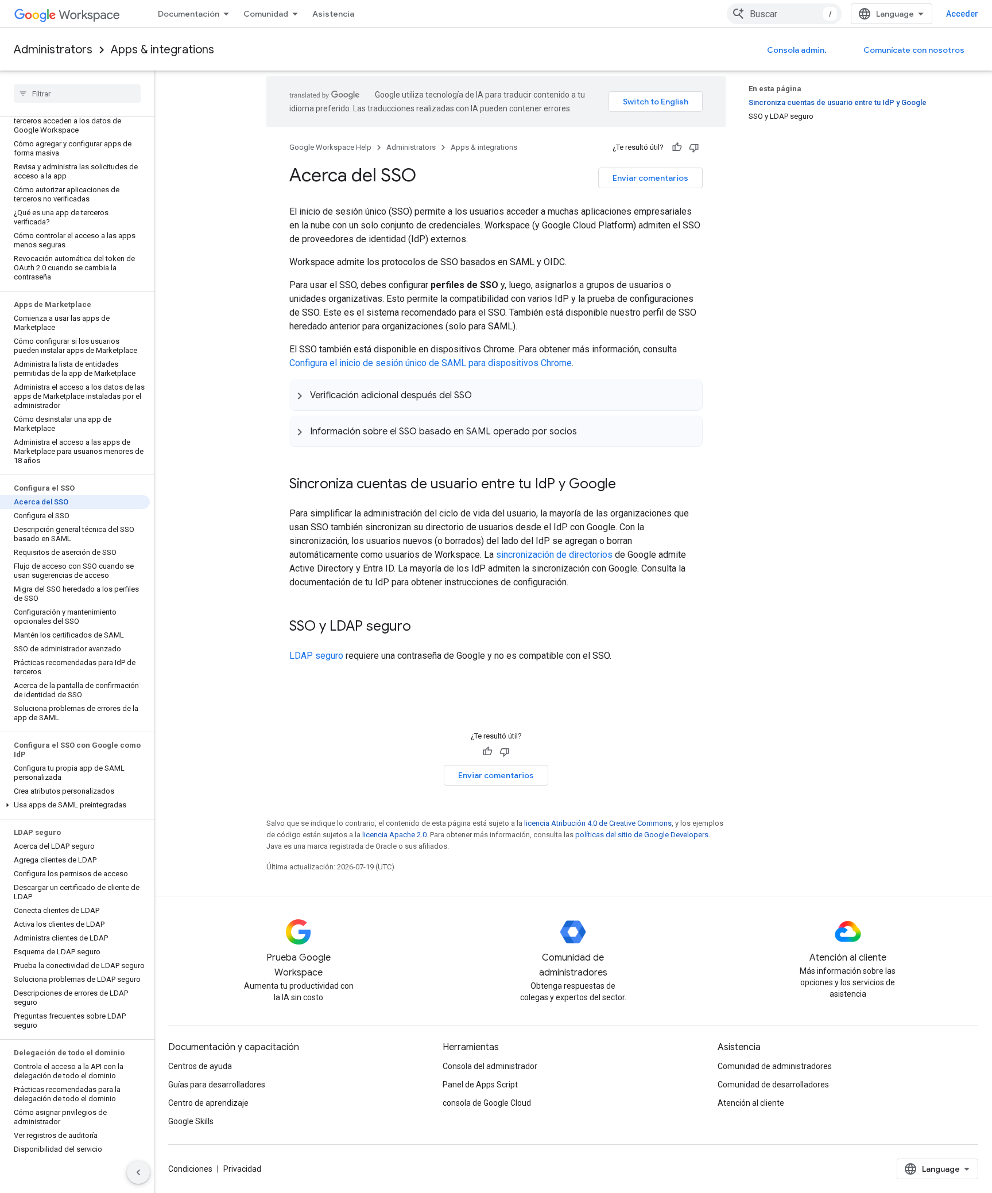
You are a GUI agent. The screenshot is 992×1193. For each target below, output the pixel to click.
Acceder (962, 13)
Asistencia (333, 14)
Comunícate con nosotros (913, 50)
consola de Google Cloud (487, 1102)
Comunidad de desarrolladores (773, 1084)
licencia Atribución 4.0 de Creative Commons (598, 823)
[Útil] (676, 147)
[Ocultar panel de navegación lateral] (138, 1172)
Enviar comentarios (650, 178)
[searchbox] (77, 93)
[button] (75, 805)
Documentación (188, 14)
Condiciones (190, 1168)
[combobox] (784, 13)
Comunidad (265, 14)
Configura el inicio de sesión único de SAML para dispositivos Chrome (430, 362)
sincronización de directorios (554, 554)
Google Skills (191, 1121)
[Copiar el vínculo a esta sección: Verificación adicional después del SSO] (483, 395)
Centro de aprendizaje (208, 1102)
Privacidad (242, 1168)
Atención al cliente (751, 1102)
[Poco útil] (694, 147)
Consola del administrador (490, 1066)
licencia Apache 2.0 (394, 834)
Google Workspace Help (330, 147)
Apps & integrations (162, 49)
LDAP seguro (316, 655)
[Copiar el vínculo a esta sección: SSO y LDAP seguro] (422, 627)
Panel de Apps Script (480, 1084)
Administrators (53, 49)
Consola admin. (797, 50)
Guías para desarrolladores (216, 1084)
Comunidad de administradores (775, 1066)
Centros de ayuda (200, 1066)
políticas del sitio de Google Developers (641, 834)
